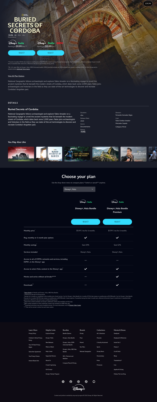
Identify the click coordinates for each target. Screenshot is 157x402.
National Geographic (85, 351)
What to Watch (50, 347)
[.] (63, 381)
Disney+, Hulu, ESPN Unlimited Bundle (68, 344)
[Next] (153, 153)
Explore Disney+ (50, 333)
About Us (48, 360)
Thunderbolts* (118, 360)
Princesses (99, 365)
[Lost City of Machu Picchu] (105, 154)
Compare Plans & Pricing (69, 363)
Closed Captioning (51, 365)
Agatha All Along (118, 369)
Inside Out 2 (117, 342)
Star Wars (82, 347)
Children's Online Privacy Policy (35, 339)
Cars (115, 365)
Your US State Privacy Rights (34, 346)
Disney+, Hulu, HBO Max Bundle (70, 350)
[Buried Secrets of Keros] (49, 154)
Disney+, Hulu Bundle (69, 338)
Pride (98, 360)
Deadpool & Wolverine (120, 338)
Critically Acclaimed (102, 342)
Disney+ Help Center (75, 305)
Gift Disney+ (49, 369)
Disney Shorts (100, 351)
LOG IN (148, 3)
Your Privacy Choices (34, 356)
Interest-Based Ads (34, 360)
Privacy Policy (32, 333)
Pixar (81, 338)
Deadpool (116, 333)
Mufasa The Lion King (120, 374)
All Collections (101, 333)
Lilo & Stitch (117, 351)
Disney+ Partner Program (52, 374)
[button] (53, 330)
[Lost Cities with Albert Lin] (134, 154)
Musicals (99, 338)
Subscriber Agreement (35, 351)
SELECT (22, 53)
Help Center (49, 351)
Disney (81, 333)
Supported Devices (51, 356)
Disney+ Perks (49, 338)
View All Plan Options (16, 76)
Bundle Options (67, 333)
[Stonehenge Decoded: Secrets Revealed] (21, 154)
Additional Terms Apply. (23, 69)
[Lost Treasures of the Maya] (77, 154)
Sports (98, 347)
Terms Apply (27, 292)
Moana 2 (116, 347)
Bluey (115, 356)
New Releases (49, 342)
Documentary (100, 356)
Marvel (82, 342)
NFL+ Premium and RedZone (68, 357)
